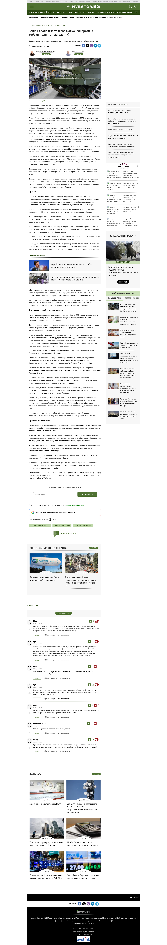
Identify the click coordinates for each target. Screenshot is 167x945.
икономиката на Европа (83, 525)
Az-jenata (71, 1)
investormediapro (124, 12)
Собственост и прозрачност (127, 918)
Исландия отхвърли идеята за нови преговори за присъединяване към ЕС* (122, 145)
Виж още (123, 282)
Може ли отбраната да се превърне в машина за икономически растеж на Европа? (74, 278)
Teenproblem (81, 1)
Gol (61, 1)
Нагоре (132, 897)
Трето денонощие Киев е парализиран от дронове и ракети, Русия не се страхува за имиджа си (81, 581)
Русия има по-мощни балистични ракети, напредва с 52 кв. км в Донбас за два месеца (128, 307)
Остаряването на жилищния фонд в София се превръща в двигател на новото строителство (128, 388)
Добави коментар (64, 613)
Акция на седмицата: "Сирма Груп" (120, 130)
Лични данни (117, 921)
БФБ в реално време (76, 12)
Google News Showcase (74, 505)
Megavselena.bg (126, 1)
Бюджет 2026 (81, 17)
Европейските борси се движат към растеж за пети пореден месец (83, 876)
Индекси (61, 12)
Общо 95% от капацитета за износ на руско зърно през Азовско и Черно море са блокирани (129, 358)
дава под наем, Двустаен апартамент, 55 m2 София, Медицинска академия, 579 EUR (123, 175)
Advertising (88, 934)
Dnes (42, 1)
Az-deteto (105, 1)
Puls (76, 1)
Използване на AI (105, 921)
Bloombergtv (48, 1)
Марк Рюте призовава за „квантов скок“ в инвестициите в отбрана (71, 265)
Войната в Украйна (116, 17)
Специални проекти (105, 12)
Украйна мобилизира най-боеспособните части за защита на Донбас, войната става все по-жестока (128, 373)
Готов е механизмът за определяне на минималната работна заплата (128, 333)
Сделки (51, 12)
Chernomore (135, 1)
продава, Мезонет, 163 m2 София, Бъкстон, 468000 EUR (131, 209)
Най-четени (123, 104)
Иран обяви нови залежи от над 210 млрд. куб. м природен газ (129, 345)
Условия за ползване (67, 918)
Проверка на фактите (53, 921)
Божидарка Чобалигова (46, 51)
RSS (45, 918)
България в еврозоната (50, 17)
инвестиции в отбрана (62, 525)
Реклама (40, 918)
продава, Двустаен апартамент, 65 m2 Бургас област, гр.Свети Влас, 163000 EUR (122, 223)
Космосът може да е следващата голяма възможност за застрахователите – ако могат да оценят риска (81, 807)
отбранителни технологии (40, 525)
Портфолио (80, 918)
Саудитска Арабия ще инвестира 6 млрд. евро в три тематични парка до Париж (128, 402)
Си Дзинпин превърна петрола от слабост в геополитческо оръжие (123, 137)
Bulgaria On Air (55, 1)
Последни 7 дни (114, 298)
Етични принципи (109, 918)
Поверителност (53, 918)
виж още (93, 547)
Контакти (33, 918)
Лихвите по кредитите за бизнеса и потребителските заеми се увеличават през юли (129, 320)
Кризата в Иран (68, 17)
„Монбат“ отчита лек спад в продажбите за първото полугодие (82, 843)
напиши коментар (68, 533)
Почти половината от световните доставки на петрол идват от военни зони (128, 415)
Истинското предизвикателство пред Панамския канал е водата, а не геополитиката (121, 155)
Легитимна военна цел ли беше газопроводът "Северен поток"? (119, 111)
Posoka (115, 1)
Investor (37, 1)
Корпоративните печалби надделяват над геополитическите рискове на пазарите (123, 271)
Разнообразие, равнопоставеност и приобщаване (79, 921)
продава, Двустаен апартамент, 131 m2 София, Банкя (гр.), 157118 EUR (130, 198)
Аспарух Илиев (78, 51)
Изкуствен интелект (98, 17)
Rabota (100, 1)
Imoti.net (95, 1)
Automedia (88, 1)
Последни (112, 104)
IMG (32, 1)
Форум (91, 12)
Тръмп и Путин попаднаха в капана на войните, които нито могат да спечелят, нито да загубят (122, 121)
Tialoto (65, 1)
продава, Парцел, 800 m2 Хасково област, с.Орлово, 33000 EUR (130, 185)
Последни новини (37, 12)
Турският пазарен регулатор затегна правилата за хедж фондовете (46, 843)
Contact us (79, 934)
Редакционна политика (93, 918)
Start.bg (111, 1)
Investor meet (136, 12)
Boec (120, 1)
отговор (37, 635)
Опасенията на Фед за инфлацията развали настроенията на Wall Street (47, 876)
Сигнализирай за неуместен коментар (58, 635)
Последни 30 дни (132, 298)
